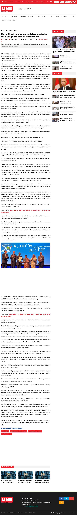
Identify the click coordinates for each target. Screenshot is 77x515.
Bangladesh (31, 16)
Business (14, 16)
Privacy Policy (11, 513)
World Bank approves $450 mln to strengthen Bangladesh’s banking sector (42, 483)
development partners (35, 431)
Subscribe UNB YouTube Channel (12, 428)
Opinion (50, 16)
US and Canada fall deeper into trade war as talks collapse (63, 92)
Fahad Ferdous (44, 39)
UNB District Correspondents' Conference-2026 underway (65, 56)
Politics (56, 16)
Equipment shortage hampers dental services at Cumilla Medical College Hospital (68, 62)
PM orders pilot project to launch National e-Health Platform (67, 108)
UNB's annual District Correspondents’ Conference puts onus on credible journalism (67, 102)
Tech (8, 16)
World (38, 16)
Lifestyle (44, 16)
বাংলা (51, 2)
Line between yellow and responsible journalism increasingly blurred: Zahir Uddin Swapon (67, 113)
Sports (4, 16)
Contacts (32, 513)
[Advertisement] (25, 281)
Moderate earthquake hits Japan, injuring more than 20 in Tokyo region (67, 96)
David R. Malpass (6, 434)
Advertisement (22, 513)
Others (14, 20)
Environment (64, 16)
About (3, 513)
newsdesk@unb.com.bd (30, 506)
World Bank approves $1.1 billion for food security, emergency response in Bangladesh (25, 483)
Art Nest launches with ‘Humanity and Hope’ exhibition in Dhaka (66, 67)
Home (2, 30)
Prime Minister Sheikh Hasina (18, 431)
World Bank (5, 431)
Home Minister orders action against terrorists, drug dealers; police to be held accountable (67, 119)
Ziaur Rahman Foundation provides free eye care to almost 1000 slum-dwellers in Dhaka (63, 51)
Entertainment (22, 16)
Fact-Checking (6, 20)
